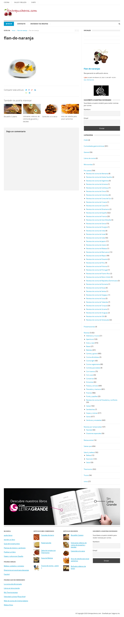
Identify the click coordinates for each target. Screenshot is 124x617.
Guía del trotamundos (12, 544)
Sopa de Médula (47, 558)
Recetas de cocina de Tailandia (97, 302)
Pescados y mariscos (93, 389)
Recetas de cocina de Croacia (96, 202)
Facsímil (7, 574)
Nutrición (89, 459)
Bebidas (89, 350)
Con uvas (89, 375)
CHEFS (33, 2)
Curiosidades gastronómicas (94, 146)
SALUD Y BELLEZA (20, 2)
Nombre (87, 109)
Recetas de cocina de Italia (95, 238)
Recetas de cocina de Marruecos (97, 252)
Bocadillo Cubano (77, 535)
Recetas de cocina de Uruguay (97, 313)
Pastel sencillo (46, 543)
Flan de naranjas (92, 68)
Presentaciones (89, 327)
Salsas (88, 406)
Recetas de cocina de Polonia (96, 266)
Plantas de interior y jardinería (14, 548)
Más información (88, 80)
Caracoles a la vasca (78, 551)
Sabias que (88, 446)
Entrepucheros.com (94, 613)
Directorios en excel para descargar (16, 570)
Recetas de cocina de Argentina (97, 181)
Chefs (86, 140)
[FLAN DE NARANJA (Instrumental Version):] (101, 93)
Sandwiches (90, 409)
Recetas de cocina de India (95, 231)
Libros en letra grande (12, 588)
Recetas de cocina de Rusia (95, 288)
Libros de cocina (89, 158)
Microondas (88, 164)
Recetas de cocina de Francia (96, 216)
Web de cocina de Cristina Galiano (16, 601)
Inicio (9, 24)
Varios (88, 416)
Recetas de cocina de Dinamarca (97, 209)
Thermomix (88, 469)
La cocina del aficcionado (13, 584)
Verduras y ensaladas (93, 420)
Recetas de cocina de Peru (95, 263)
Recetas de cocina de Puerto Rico (98, 273)
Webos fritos (8, 605)
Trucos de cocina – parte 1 (50, 567)
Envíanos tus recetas (39, 24)
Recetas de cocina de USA (95, 316)
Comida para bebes (93, 368)
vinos (86, 481)
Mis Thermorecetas (11, 592)
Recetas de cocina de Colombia (97, 195)
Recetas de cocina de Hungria (96, 227)
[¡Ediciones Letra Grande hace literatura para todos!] (62, 524)
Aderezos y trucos (92, 336)
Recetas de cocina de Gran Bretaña (98, 220)
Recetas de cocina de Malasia (96, 248)
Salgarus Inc (116, 613)
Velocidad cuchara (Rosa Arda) (15, 596)
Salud (88, 462)
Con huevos (90, 371)
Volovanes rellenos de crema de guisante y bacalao (79, 545)
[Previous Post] (76, 30)
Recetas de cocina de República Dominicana (101, 281)
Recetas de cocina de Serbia (96, 291)
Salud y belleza (89, 452)
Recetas (86, 333)
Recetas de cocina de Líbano (96, 245)
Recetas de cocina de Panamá (96, 259)
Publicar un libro (10, 552)
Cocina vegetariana (93, 364)
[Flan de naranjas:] (101, 57)
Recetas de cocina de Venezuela (97, 320)
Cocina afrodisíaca (92, 357)
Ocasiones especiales (93, 433)
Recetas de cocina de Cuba (95, 206)
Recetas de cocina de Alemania (97, 173)
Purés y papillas (91, 396)
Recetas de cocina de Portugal (97, 270)
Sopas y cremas (91, 413)
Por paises (87, 170)
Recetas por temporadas (92, 427)
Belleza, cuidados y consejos (14, 566)
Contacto (21, 24)
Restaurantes (88, 440)
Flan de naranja (22, 30)
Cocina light (90, 361)
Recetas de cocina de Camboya (97, 188)
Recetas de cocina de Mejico (96, 256)
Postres (89, 393)
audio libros (8, 535)
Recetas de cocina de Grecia (96, 223)
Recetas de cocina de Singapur (97, 295)
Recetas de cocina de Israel (95, 234)
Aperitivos (89, 339)
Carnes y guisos (91, 353)
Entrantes (89, 382)
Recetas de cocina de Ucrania (96, 309)
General (86, 152)
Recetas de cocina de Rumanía (97, 284)
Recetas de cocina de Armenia (97, 184)
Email (86, 118)
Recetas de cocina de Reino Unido (98, 277)
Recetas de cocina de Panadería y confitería (101, 400)
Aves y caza (90, 343)
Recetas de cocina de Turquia (96, 306)
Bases (88, 346)
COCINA (6, 2)
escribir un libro (9, 539)
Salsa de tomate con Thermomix (48, 551)
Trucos (86, 475)
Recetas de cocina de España (96, 213)
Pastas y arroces (92, 386)
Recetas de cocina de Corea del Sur (98, 198)
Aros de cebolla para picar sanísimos (80, 560)
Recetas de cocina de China (96, 191)
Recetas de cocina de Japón (96, 241)
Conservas (90, 378)
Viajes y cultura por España (13, 556)
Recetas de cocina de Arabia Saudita (99, 177)
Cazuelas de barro (47, 535)
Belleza (88, 455)
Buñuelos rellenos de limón (78, 567)
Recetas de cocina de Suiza (95, 298)
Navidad (89, 430)
